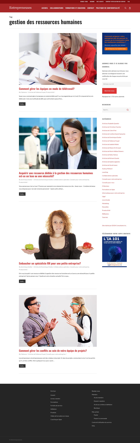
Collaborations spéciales (61, 179)
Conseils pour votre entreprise (79, 179)
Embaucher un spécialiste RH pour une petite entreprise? (50, 263)
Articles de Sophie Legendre (111, 162)
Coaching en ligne (56, 419)
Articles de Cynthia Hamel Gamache (113, 134)
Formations (54, 402)
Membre (94, 394)
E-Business (105, 186)
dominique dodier (26, 179)
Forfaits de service (56, 405)
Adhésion (54, 409)
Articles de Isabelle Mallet (110, 144)
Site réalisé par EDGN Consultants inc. (114, 225)
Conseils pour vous (108, 182)
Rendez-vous (96, 391)
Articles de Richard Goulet (110, 158)
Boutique (97, 408)
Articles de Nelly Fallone (110, 155)
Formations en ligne (108, 189)
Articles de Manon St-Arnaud (111, 148)
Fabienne (24, 92)
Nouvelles (105, 207)
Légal (103, 196)
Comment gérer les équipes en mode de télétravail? (47, 89)
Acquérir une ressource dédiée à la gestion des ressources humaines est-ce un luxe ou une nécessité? (56, 174)
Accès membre (98, 397)
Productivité (50, 92)
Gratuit (53, 395)
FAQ (93, 426)
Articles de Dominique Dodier (43, 179)
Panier (96, 415)
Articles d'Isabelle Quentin (110, 123)
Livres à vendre (55, 398)
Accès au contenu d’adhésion (103, 404)
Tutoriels (105, 217)
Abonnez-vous (109, 91)
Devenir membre (99, 401)
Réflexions (105, 214)
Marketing (105, 203)
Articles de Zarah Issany (109, 165)
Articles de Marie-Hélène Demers (112, 151)
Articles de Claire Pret (109, 130)
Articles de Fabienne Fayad (36, 92)
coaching (105, 172)
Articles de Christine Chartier (111, 127)
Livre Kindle (106, 200)
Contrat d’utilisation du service (102, 422)
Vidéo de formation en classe (60, 416)
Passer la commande (100, 418)
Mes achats (95, 412)
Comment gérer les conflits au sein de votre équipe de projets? (53, 351)
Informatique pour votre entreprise (113, 193)
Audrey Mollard (107, 169)
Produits (53, 412)
